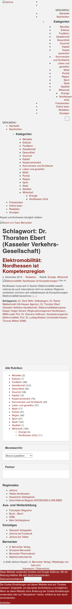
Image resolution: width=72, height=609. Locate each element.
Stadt (66, 83)
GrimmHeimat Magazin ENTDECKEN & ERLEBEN (35, 500)
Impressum (28, 568)
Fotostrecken (62, 103)
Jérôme (13, 490)
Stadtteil (65, 86)
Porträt (65, 73)
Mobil (66, 70)
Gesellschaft (62, 36)
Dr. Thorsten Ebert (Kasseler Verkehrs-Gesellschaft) (31, 305)
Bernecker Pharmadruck (22, 553)
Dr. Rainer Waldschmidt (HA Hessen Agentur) (31, 302)
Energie (65, 93)
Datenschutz (42, 568)
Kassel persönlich (63, 51)
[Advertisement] (36, 343)
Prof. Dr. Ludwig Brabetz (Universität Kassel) (43, 317)
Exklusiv (65, 30)
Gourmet (64, 43)
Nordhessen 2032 (65, 98)
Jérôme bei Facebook (20, 533)
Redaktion (64, 109)
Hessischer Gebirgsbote (22, 497)
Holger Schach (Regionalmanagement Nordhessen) (38, 310)
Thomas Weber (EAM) (14, 320)
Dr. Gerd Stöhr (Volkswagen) (33, 300)
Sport (66, 80)
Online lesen (62, 106)
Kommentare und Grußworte (61, 58)
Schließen (5, 602)
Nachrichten (63, 16)
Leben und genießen (63, 65)
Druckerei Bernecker (20, 550)
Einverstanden (32, 579)
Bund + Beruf (16, 513)
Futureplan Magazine (20, 510)
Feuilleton (64, 33)
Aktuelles (64, 26)
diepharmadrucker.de (20, 556)
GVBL (12, 517)
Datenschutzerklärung (11, 579)
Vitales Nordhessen (19, 493)
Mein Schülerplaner (19, 520)
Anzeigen (64, 113)
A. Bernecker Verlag (19, 546)
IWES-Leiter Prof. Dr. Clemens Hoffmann (24, 314)
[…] (35, 295)
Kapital (65, 46)
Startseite (64, 13)
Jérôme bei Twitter (19, 536)
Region (65, 76)
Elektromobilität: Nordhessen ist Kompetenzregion (24, 265)
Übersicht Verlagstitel (20, 530)
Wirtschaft (64, 89)
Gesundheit (63, 40)
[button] (62, 10)
